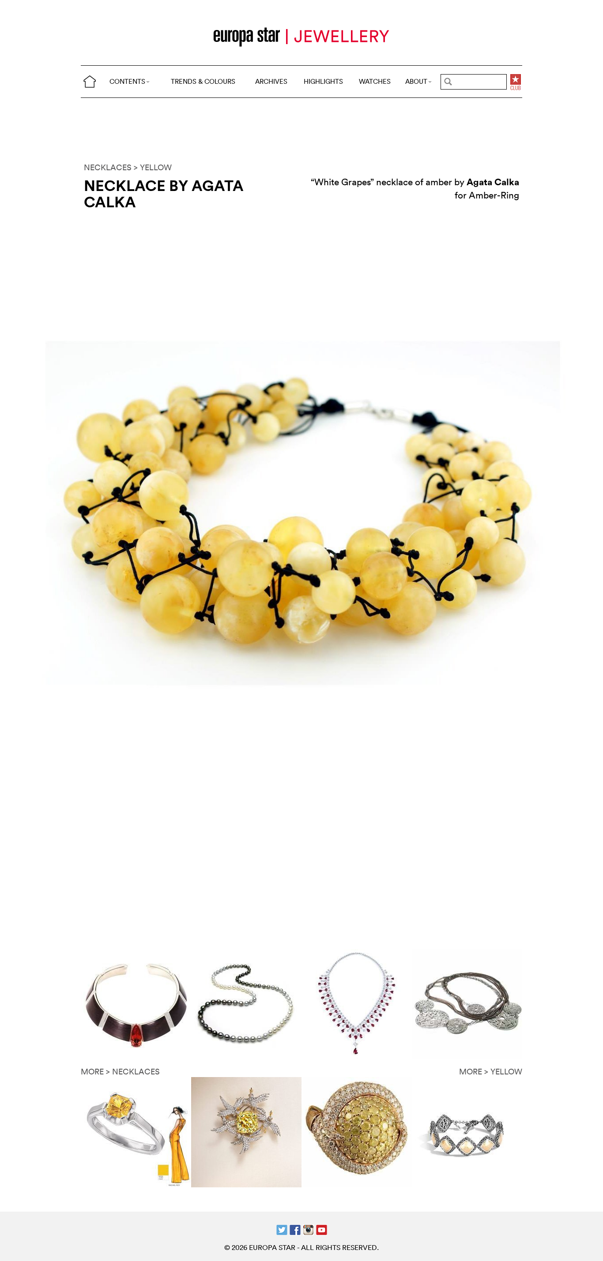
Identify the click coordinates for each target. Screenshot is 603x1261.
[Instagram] (308, 1229)
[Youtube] (321, 1229)
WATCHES (375, 81)
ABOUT (416, 81)
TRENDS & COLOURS (203, 81)
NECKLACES (108, 167)
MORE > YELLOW (490, 1071)
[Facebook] (295, 1229)
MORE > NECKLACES (120, 1071)
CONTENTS (127, 81)
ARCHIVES (271, 81)
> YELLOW (153, 167)
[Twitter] (281, 1229)
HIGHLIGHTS (323, 81)
